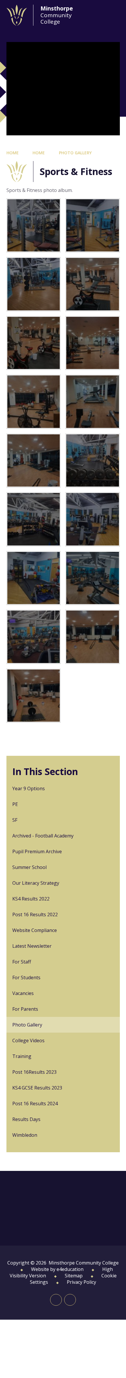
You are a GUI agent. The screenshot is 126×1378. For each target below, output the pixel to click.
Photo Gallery (75, 152)
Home (12, 152)
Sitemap (74, 1275)
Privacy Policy (81, 1282)
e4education (70, 1269)
